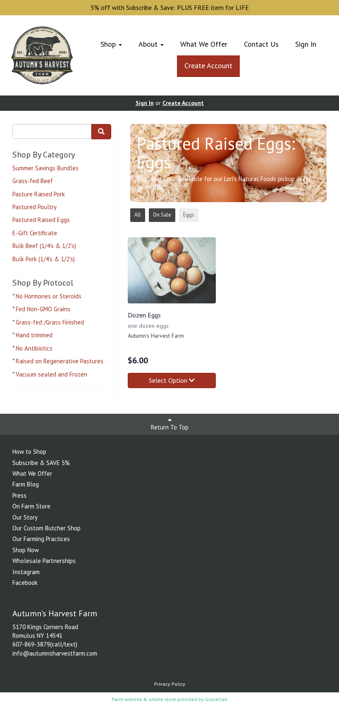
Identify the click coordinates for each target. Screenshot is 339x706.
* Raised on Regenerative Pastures (57, 361)
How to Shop (29, 452)
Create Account (208, 65)
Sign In (305, 44)
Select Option (169, 380)
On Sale (162, 214)
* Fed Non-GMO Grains (41, 309)
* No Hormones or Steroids (46, 296)
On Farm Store (31, 506)
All (137, 214)
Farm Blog (25, 484)
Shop (109, 44)
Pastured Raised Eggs (41, 220)
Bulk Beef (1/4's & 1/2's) (44, 246)
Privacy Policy (169, 684)
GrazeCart (216, 699)
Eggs (188, 214)
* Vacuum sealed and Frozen (49, 374)
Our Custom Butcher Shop (46, 528)
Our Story (25, 517)
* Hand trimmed (32, 335)
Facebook (25, 583)
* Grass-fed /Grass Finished (48, 322)
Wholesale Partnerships (44, 561)
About (149, 44)
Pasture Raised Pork (38, 194)
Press (19, 495)
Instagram (26, 572)
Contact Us (261, 44)
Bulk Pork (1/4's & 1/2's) (43, 259)
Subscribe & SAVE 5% (41, 463)
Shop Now (25, 550)
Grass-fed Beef (32, 181)
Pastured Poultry (34, 207)
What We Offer (203, 44)
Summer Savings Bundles (45, 168)
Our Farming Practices (41, 539)
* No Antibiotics (32, 348)
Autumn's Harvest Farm (156, 335)
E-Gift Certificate (34, 233)
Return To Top (170, 427)
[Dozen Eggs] (172, 270)
